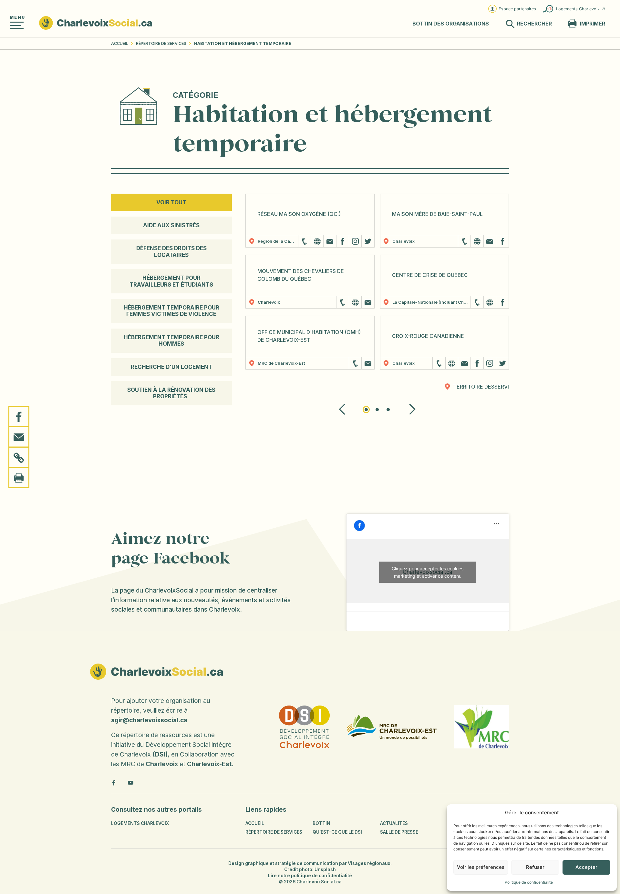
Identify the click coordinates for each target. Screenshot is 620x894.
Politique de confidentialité (529, 882)
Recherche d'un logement (171, 367)
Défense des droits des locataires (171, 251)
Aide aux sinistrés (171, 225)
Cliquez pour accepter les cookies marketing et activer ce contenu (427, 572)
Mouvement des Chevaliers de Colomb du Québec (300, 275)
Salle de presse (399, 832)
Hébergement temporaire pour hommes (171, 340)
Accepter (586, 867)
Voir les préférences (480, 867)
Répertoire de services (161, 43)
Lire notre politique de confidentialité (310, 875)
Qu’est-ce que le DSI (337, 832)
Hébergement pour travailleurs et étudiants (171, 281)
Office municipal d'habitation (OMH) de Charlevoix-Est (309, 336)
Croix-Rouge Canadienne (428, 336)
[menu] (17, 25)
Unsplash (325, 869)
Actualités (394, 823)
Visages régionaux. (370, 863)
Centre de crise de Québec (430, 275)
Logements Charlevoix (578, 8)
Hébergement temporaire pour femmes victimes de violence (171, 310)
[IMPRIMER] (19, 477)
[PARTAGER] (19, 416)
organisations (450, 24)
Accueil (119, 43)
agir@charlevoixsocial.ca (149, 720)
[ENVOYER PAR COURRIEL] (19, 437)
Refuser (535, 867)
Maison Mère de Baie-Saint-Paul (437, 214)
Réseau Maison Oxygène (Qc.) (299, 214)
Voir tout (171, 202)
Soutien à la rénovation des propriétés (171, 393)
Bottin (321, 823)
